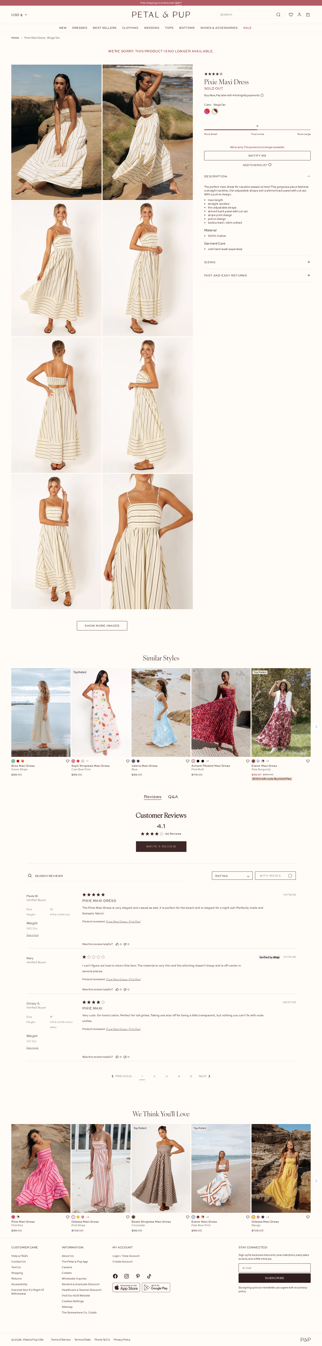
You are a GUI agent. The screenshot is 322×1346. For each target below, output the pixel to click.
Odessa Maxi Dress (85, 1226)
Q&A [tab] (173, 797)
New (62, 28)
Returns (16, 1278)
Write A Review (161, 846)
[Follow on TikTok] (149, 1276)
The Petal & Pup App (75, 1261)
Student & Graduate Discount (80, 1284)
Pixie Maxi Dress (23, 1226)
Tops (169, 28)
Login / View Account (126, 1256)
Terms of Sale (82, 1339)
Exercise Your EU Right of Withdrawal (27, 1291)
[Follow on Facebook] (115, 1276)
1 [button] (142, 1076)
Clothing (130, 28)
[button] (122, 1076)
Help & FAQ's (19, 1256)
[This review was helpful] (117, 944)
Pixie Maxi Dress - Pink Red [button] (123, 921)
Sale (247, 28)
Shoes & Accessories (219, 28)
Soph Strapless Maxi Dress (90, 770)
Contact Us (18, 1261)
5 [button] (191, 1076)
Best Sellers (104, 28)
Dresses (79, 28)
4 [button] (179, 1076)
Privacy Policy (122, 1339)
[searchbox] (109, 875)
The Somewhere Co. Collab (79, 1312)
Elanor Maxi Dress (271, 772)
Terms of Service (61, 1339)
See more (32, 935)
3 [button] (167, 1076)
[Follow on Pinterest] (138, 1276)
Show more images (102, 626)
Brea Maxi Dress (23, 770)
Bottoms (187, 28)
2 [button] (154, 1076)
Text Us (16, 1267)
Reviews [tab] (152, 797)
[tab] (161, 658)
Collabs (67, 1273)
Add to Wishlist (255, 165)
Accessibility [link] (19, 1284)
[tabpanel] (161, 726)
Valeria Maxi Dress (144, 770)
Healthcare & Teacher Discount (81, 1290)
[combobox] (232, 875)
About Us (68, 1256)
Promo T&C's (102, 1339)
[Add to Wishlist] (68, 761)
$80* (178, 2)
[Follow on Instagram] (126, 1276)
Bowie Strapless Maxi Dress (151, 1226)
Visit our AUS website (76, 1295)
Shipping (17, 1273)
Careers (67, 1267)
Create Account (122, 1261)
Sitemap (67, 1306)
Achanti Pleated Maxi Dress (210, 770)
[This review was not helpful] (125, 944)
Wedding (151, 28)
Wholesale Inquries (74, 1278)
